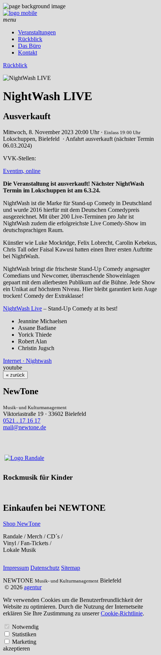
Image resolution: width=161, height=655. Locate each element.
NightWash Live (22, 308)
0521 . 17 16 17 (21, 420)
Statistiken (24, 634)
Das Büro (29, 46)
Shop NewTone (21, 523)
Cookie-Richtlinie (122, 613)
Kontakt (27, 52)
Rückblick (30, 39)
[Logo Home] (20, 13)
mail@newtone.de (24, 427)
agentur (33, 587)
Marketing (24, 642)
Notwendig (25, 627)
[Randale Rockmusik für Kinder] (24, 458)
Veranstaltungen (37, 32)
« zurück (15, 375)
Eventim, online (21, 171)
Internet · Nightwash (27, 361)
